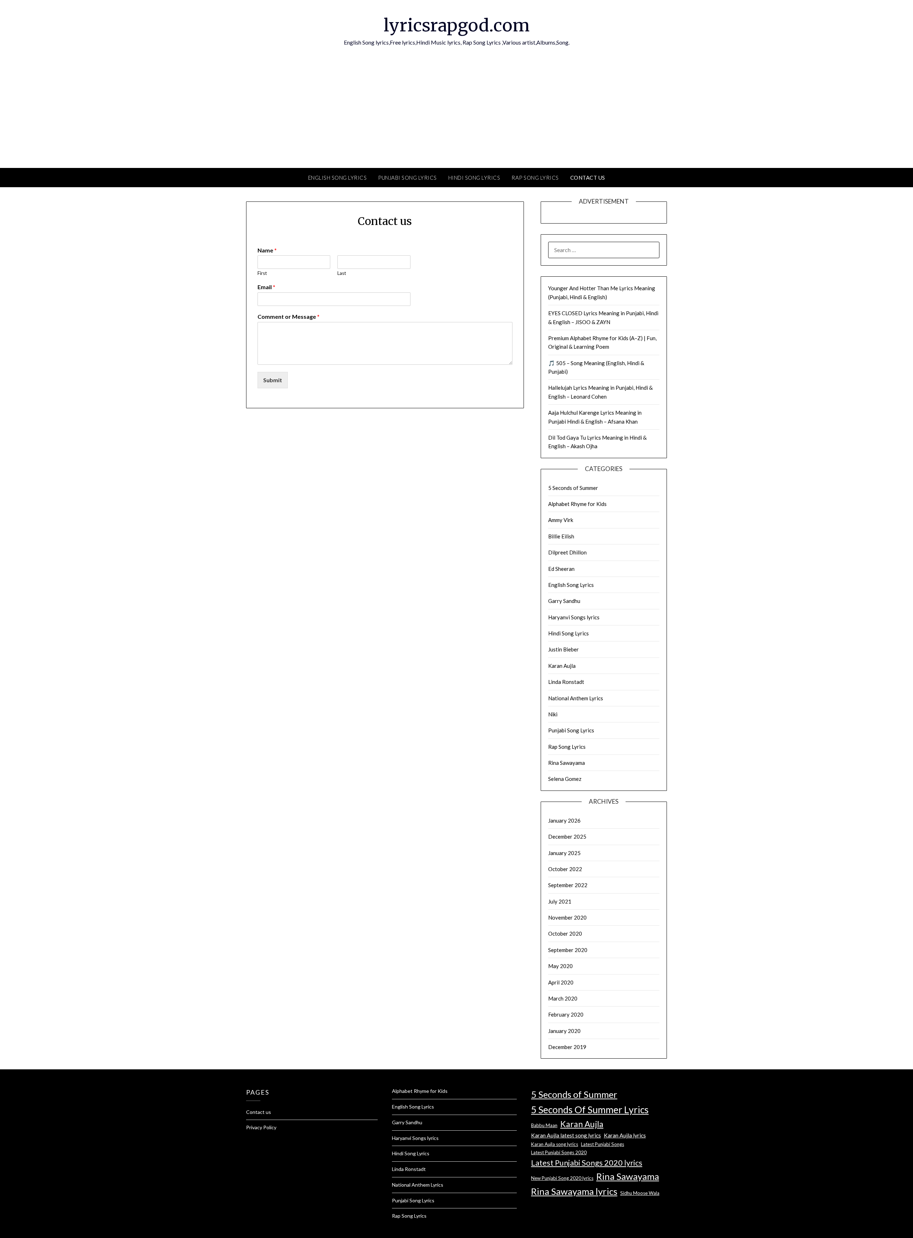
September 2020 (567, 950)
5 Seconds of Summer (573, 488)
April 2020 (560, 982)
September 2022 (567, 885)
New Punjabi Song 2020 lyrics (562, 1178)
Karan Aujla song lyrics (554, 1144)
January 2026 (564, 820)
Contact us (587, 177)
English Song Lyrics (337, 177)
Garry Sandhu (564, 601)
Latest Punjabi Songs (602, 1144)
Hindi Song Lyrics (474, 177)
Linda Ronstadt (566, 682)
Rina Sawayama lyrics (574, 1191)
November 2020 (567, 917)
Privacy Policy (261, 1127)
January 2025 (564, 853)
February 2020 (565, 1014)
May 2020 (560, 966)
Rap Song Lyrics (535, 177)
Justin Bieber (563, 649)
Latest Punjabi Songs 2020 (559, 1152)
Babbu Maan (544, 1125)
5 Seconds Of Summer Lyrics (590, 1109)
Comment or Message (288, 316)
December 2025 (567, 836)
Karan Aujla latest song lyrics (566, 1135)
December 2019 (567, 1047)
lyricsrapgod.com (457, 25)
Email (266, 286)
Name (267, 250)
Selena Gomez (564, 779)
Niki (552, 714)
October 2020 (565, 933)
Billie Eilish (561, 536)
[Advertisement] (456, 114)
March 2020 (562, 998)
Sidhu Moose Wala (639, 1193)
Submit (272, 380)
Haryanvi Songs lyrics (574, 617)
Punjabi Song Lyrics (407, 177)
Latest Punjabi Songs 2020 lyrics (586, 1162)
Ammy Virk (560, 520)
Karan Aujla (562, 666)
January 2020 (564, 1031)
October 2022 (565, 869)
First (262, 273)
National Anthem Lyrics (575, 698)
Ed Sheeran (561, 569)
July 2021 (559, 901)
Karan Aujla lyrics (625, 1135)
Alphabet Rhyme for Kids (577, 504)
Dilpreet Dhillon (567, 552)
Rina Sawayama (566, 762)
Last (341, 273)
